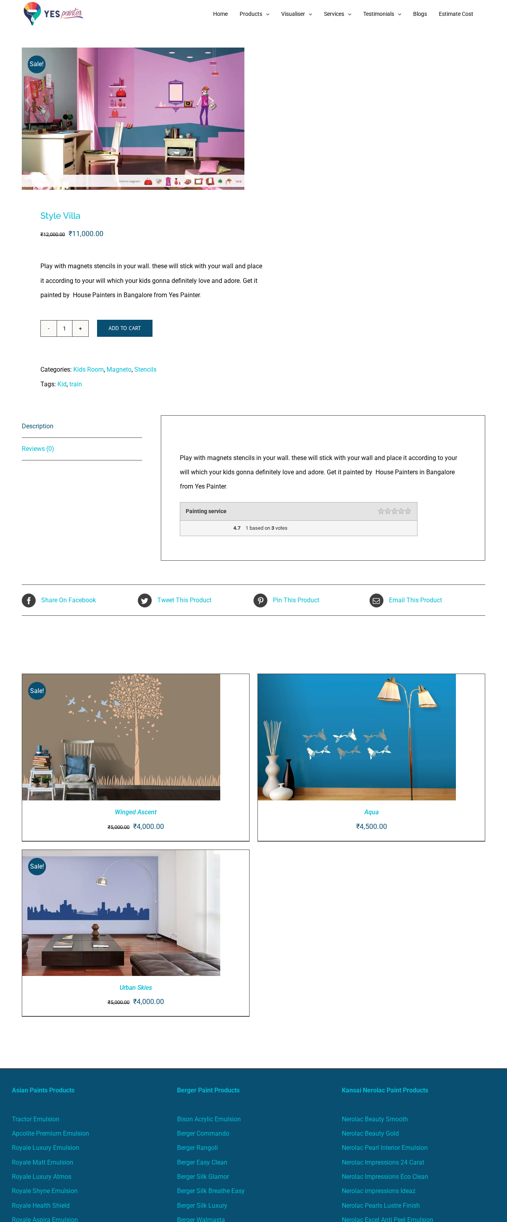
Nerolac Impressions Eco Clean (385, 1176)
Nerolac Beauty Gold (370, 1133)
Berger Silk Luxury (202, 1205)
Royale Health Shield (41, 1205)
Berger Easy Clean (202, 1162)
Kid (62, 384)
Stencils (145, 369)
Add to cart (125, 328)
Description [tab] (37, 426)
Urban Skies (136, 987)
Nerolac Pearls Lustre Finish (381, 1205)
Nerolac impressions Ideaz (379, 1191)
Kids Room (88, 369)
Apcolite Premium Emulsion (50, 1133)
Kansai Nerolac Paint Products (385, 1090)
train (75, 384)
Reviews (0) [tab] (38, 449)
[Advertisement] (253, 87)
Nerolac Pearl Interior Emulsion (385, 1147)
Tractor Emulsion (35, 1119)
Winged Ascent (135, 812)
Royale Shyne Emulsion (45, 1191)
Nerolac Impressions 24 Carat (383, 1162)
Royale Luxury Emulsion (45, 1147)
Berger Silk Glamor (203, 1176)
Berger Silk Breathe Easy (211, 1191)
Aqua (371, 812)
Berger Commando (203, 1133)
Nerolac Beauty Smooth (375, 1119)
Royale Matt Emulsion (42, 1162)
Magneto (119, 369)
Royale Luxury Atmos (41, 1176)
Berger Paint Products (208, 1090)
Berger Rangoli (197, 1147)
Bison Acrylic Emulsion (209, 1119)
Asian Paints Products (43, 1090)
